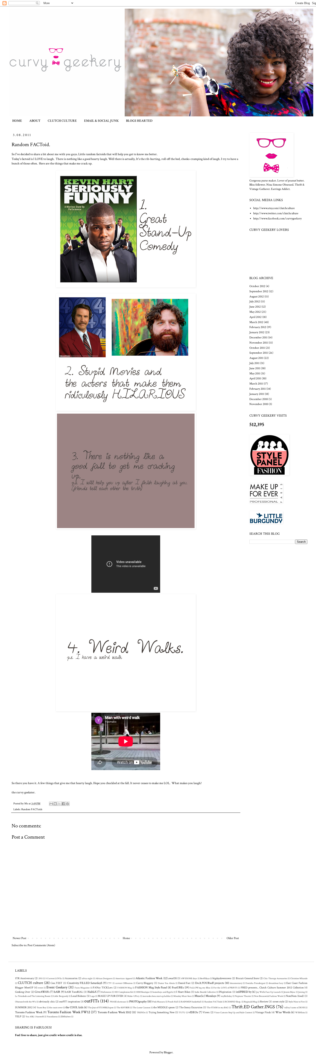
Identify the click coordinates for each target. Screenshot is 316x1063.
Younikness (52, 1016)
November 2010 (258, 404)
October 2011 (257, 348)
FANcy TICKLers (103, 987)
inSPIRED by (244, 992)
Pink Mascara (158, 1001)
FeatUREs (178, 988)
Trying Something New (162, 1012)
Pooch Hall (173, 1001)
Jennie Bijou (289, 992)
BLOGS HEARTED (139, 121)
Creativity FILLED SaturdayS (84, 983)
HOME (17, 121)
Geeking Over (22, 992)
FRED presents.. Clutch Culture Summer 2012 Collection (272, 987)
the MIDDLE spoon (164, 1007)
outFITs (91, 1001)
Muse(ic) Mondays (205, 996)
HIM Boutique (143, 992)
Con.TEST (56, 983)
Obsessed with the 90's (25, 1001)
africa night (87, 978)
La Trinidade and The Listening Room (32, 996)
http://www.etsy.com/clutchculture (274, 208)
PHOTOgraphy (138, 1002)
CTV (109, 983)
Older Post (233, 938)
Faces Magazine (82, 987)
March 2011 (256, 384)
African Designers (104, 978)
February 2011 (257, 389)
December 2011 (258, 337)
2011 (40, 978)
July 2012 (254, 301)
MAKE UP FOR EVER (110, 996)
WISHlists (300, 1012)
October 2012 (257, 286)
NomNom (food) (295, 996)
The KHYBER (123, 1007)
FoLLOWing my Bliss (200, 987)
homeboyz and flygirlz (163, 992)
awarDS (172, 978)
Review (264, 1001)
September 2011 (258, 353)
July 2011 (254, 363)
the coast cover (56, 1007)
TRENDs (141, 1012)
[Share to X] (59, 804)
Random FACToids (31, 809)
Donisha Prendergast (255, 983)
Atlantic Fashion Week (149, 978)
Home (126, 938)
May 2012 (255, 312)
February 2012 (257, 327)
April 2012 (255, 317)
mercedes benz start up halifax (156, 996)
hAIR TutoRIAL (74, 992)
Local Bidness (78, 996)
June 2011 (254, 368)
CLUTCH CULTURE (62, 121)
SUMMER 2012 (23, 1007)
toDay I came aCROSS (294, 1007)
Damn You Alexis (166, 983)
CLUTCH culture (30, 982)
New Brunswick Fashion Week (268, 996)
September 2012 (258, 291)
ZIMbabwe (66, 1016)
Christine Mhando (298, 978)
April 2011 (255, 378)
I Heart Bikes (183, 992)
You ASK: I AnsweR (35, 1016)
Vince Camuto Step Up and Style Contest (233, 1012)
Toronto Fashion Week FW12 (68, 1012)
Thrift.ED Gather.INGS (253, 1007)
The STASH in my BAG (218, 1007)
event (40, 987)
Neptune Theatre (243, 996)
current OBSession (124, 983)
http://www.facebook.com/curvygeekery (277, 218)
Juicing (301, 992)
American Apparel (123, 978)
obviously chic (47, 1001)
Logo (92, 996)
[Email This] (51, 804)
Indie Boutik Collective (205, 992)
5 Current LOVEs (54, 978)
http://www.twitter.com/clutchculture (275, 213)
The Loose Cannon (141, 1007)
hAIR (57, 992)
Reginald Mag (250, 1001)
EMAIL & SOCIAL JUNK (101, 121)
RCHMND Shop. (233, 1001)
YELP (18, 1016)
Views (206, 1012)
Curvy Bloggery (144, 983)
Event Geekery (56, 987)
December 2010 (258, 399)
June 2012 (255, 307)
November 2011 (258, 343)
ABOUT (34, 121)
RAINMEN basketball (191, 1001)
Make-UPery (133, 996)
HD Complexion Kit (124, 992)
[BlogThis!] (55, 804)
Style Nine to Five (296, 1001)
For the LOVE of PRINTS (225, 987)
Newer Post (19, 938)
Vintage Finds (263, 1012)
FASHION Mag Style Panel (151, 988)
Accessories (71, 978)
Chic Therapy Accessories (275, 978)
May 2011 (254, 373)
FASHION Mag (124, 987)
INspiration (225, 992)
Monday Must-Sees (182, 996)
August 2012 (256, 297)
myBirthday (226, 996)
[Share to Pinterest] (67, 804)
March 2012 (256, 322)
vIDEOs (193, 1012)
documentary (236, 983)
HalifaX (92, 992)
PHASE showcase (118, 1001)
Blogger (168, 1052)
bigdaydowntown (222, 978)
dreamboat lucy (276, 983)
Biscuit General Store (247, 978)
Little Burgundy (60, 996)
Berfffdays (205, 978)
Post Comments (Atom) (41, 945)
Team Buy (41, 1007)
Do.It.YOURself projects (209, 983)
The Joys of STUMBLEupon (101, 1007)
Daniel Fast (184, 983)
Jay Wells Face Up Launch (268, 992)
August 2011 (256, 358)
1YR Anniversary (24, 978)
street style (278, 1001)
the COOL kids (74, 1007)
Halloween (106, 992)
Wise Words (282, 1012)
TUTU (182, 1012)
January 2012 (256, 332)
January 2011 (256, 394)
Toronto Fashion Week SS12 (114, 1012)
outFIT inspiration (69, 1001)
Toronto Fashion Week (29, 1012)
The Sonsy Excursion (190, 1007)
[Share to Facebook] (63, 804)
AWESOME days (189, 978)
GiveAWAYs (42, 992)
